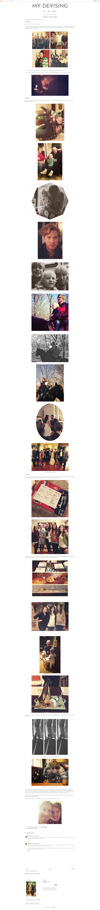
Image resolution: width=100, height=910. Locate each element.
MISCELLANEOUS (35, 828)
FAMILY (29, 828)
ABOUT (49, 11)
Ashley (29, 843)
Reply (29, 850)
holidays (31, 828)
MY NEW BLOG (54, 11)
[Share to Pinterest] (46, 827)
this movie (64, 556)
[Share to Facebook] (45, 827)
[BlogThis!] (42, 827)
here (33, 796)
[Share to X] (44, 827)
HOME (44, 11)
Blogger (54, 907)
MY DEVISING (50, 6)
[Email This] (41, 827)
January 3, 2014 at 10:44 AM (34, 843)
